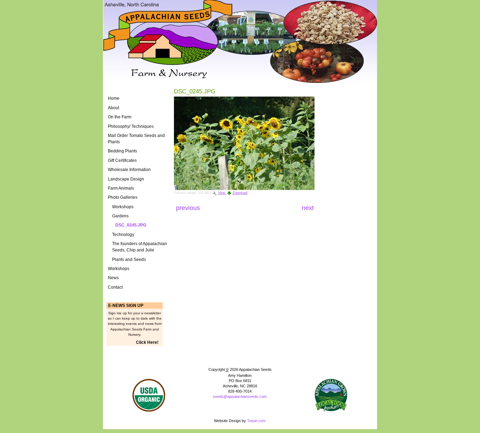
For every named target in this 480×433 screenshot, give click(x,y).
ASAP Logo (331, 395)
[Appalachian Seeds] (240, 41)
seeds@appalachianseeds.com (240, 396)
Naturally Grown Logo (148, 395)
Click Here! (147, 342)
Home (113, 98)
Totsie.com (256, 421)
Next (308, 207)
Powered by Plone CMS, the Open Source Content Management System (240, 408)
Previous (189, 207)
